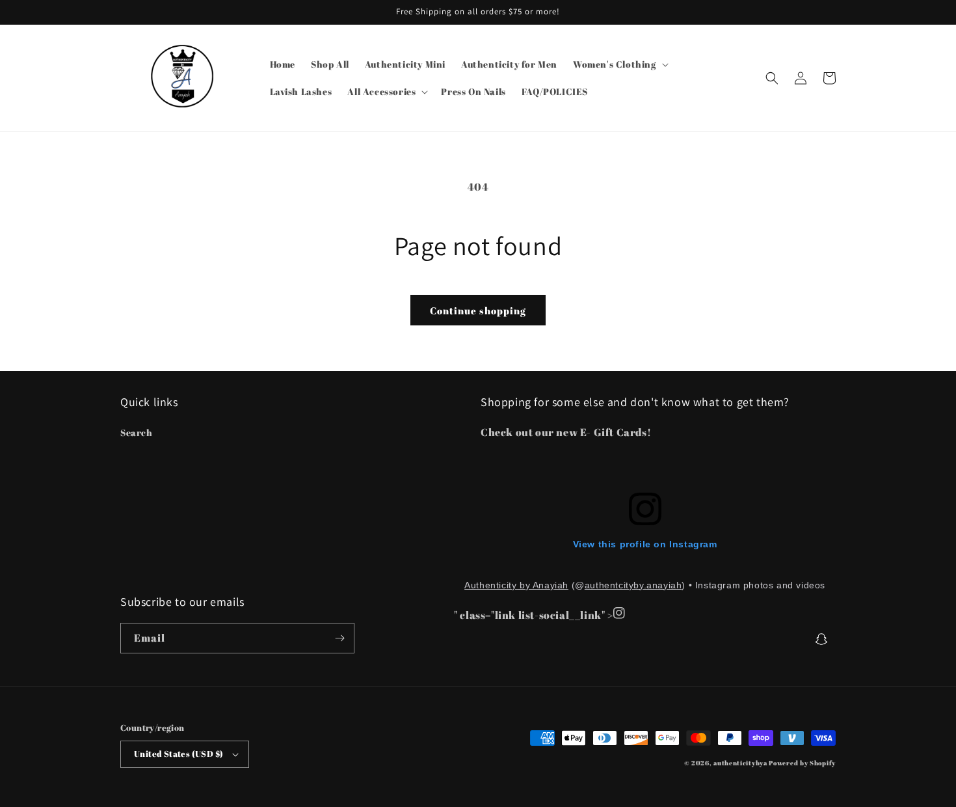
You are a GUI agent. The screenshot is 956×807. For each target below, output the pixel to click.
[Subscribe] (339, 638)
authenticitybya (740, 762)
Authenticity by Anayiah (516, 585)
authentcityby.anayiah (633, 585)
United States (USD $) (178, 753)
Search (136, 432)
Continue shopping (478, 310)
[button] (619, 64)
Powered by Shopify (802, 762)
